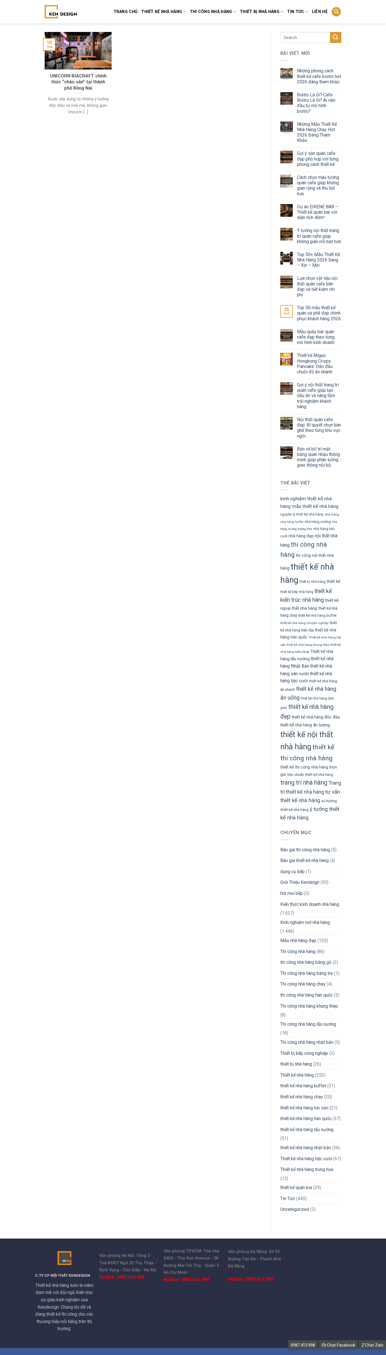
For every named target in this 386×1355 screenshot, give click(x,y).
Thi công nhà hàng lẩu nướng (308, 1024)
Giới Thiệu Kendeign (299, 882)
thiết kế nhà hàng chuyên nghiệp (304, 623)
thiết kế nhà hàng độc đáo (316, 717)
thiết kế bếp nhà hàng (296, 592)
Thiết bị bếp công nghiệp (304, 1053)
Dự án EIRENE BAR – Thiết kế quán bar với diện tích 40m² (317, 212)
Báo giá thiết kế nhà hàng (304, 860)
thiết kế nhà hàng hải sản (304, 1108)
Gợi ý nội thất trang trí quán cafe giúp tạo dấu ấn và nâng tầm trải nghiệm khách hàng (318, 395)
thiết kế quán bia (296, 1187)
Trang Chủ (126, 11)
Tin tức (295, 11)
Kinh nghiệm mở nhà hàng (305, 922)
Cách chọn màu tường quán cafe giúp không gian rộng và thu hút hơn (318, 185)
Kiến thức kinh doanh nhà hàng (309, 904)
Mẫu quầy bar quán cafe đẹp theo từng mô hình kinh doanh (316, 337)
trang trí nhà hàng (303, 782)
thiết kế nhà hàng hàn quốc (305, 1118)
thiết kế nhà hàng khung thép (308, 645)
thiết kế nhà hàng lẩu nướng (306, 1129)
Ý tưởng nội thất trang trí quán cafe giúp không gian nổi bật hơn (319, 236)
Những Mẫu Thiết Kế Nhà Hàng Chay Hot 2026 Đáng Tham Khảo (317, 132)
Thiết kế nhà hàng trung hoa (306, 1169)
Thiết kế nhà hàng (161, 11)
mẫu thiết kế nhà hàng (315, 506)
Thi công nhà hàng (211, 11)
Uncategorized (294, 1209)
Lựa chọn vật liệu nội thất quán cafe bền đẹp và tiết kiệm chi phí (317, 286)
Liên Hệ (320, 11)
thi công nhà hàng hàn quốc (306, 995)
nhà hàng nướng (318, 522)
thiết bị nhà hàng (259, 11)
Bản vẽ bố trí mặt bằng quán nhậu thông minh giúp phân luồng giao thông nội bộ (318, 457)
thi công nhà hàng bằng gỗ (305, 962)
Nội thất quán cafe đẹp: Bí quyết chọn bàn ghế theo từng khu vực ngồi (319, 428)
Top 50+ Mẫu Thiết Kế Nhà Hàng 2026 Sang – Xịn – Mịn (318, 260)
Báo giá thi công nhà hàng (305, 849)
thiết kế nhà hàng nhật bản (305, 1147)
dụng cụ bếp (292, 871)
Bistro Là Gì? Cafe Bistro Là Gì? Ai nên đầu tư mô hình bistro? (316, 103)
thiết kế (333, 581)
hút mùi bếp (291, 893)
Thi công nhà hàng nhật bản (306, 1042)
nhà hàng (331, 514)
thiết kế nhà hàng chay (301, 1096)
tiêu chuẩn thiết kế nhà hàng (310, 774)
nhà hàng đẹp (301, 535)
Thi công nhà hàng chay (303, 984)
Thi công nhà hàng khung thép (309, 1006)
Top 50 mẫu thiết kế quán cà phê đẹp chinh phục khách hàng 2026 (319, 313)
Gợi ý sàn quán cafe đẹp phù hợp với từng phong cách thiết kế (318, 159)
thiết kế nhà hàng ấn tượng (305, 725)
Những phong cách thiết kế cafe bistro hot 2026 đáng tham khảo (319, 76)
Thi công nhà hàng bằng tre (306, 973)
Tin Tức (287, 1198)
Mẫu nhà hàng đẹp (298, 940)
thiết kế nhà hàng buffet (317, 615)
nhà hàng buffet (291, 522)
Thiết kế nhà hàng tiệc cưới (306, 1158)
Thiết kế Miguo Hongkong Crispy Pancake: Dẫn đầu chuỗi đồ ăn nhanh (315, 364)
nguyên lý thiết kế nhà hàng (301, 514)
